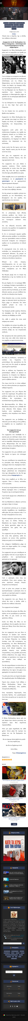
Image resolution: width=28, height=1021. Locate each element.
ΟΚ (14, 975)
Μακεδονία (16, 25)
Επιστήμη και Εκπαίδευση (11, 954)
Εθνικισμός (6, 23)
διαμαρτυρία (16, 475)
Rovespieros (7, 951)
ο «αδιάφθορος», (21, 919)
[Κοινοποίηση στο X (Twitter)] (5, 759)
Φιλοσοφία (14, 958)
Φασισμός (14, 28)
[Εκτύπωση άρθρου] (11, 759)
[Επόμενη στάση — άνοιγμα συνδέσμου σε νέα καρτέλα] (14, 848)
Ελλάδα (22, 953)
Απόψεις (14, 34)
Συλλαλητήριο (20, 26)
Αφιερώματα (7, 953)
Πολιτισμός (14, 26)
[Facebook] (10, 1006)
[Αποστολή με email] (7, 759)
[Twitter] (12, 1006)
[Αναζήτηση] (23, 943)
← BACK (14, 824)
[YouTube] (17, 1006)
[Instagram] (14, 1006)
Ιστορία (21, 954)
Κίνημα (9, 956)
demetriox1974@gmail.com (18, 936)
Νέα (16, 956)
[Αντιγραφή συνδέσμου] (9, 759)
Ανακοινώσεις (14, 951)
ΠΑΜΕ (19, 956)
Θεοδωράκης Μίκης (20, 23)
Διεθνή (17, 953)
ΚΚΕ (13, 956)
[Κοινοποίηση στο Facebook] (3, 759)
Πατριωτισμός (8, 26)
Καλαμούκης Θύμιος (9, 25)
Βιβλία (12, 953)
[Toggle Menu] (1, 3)
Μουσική (21, 25)
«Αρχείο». (22, 935)
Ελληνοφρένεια (12, 23)
